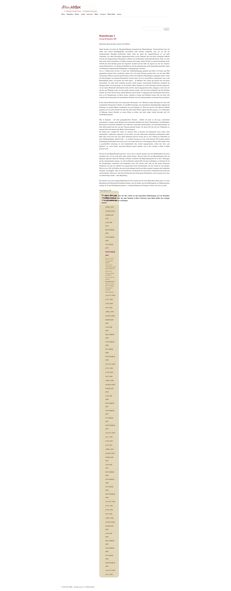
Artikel (83, 14)
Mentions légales (90, 587)
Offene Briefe (111, 14)
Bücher (77, 14)
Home (63, 14)
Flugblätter (70, 14)
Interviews (90, 14)
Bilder (96, 14)
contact (119, 14)
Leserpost (103, 14)
